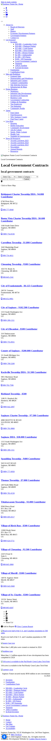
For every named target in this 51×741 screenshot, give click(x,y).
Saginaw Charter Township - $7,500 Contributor (25, 415)
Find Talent (14, 113)
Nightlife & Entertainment (20, 136)
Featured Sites (15, 76)
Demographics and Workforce (21, 78)
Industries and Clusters (18, 81)
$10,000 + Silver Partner (24, 51)
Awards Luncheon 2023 (19, 145)
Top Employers (16, 104)
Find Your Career (16, 119)
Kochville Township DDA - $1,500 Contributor (23, 372)
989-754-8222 (16, 735)
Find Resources (16, 115)
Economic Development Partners (22, 33)
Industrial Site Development (20, 93)
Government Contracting (19, 100)
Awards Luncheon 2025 (19, 141)
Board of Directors (17, 27)
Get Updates (10, 726)
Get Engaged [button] (11, 40)
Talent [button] (8, 111)
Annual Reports (16, 149)
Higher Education (17, 126)
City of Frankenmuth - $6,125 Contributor (22, 286)
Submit (26, 179)
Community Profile (17, 108)
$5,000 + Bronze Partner (24, 53)
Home (8, 720)
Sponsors (18, 63)
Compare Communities (19, 83)
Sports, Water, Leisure (18, 132)
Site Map (9, 724)
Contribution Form (17, 72)
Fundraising (14, 70)
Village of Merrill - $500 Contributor (19, 573)
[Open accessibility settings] (4, 736)
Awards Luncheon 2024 (19, 143)
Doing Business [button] (12, 89)
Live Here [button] (9, 121)
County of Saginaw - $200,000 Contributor (22, 350)
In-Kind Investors (21, 68)
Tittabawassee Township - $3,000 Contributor (23, 502)
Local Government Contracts (26, 61)
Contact (9, 722)
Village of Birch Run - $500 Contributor (20, 525)
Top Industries (15, 106)
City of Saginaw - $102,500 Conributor (20, 307)
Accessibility (10, 728)
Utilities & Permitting (18, 102)
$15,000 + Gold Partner (24, 48)
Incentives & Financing (19, 96)
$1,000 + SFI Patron (22, 57)
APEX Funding (21, 66)
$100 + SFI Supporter (23, 59)
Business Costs (16, 98)
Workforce (14, 91)
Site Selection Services (18, 85)
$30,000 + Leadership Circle (26, 44)
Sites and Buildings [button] (13, 74)
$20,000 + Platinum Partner (25, 46)
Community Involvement (19, 128)
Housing (13, 123)
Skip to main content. (9, 2)
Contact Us (14, 38)
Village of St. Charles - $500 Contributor (20, 594)
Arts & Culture (16, 130)
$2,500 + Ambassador (23, 55)
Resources (14, 151)
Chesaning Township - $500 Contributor (20, 264)
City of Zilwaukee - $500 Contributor (19, 329)
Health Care (14, 134)
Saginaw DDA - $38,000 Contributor (19, 437)
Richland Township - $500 (14, 394)
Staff (12, 29)
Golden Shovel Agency (37, 739)
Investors (13, 42)
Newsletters (14, 147)
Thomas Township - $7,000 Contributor (20, 480)
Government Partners (18, 36)
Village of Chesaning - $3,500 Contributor (21, 549)
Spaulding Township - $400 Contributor (20, 458)
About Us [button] (9, 25)
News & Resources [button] (13, 138)
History (13, 31)
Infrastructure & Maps (18, 87)
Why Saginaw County (18, 117)
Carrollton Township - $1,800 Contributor (21, 242)
